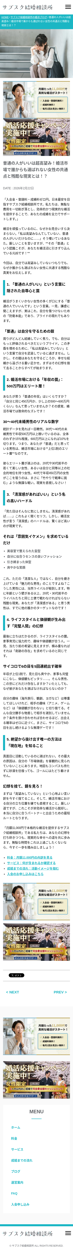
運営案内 (17, 1182)
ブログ (15, 1171)
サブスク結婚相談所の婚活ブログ (29, 17)
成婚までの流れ (21, 1160)
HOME (5, 17)
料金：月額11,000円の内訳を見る (30, 857)
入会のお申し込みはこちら (25, 874)
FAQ (14, 1193)
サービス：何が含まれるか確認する (31, 863)
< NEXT (12, 992)
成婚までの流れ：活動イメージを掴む (33, 868)
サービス (17, 1149)
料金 (14, 1138)
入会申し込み (20, 1204)
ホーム (15, 1127)
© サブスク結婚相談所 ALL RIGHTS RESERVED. (36, 1245)
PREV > (60, 992)
